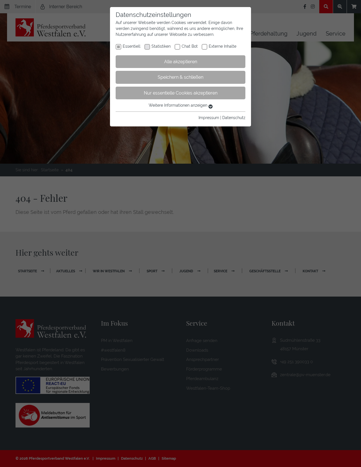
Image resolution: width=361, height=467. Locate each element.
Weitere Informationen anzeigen (178, 105)
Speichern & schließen (180, 77)
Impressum (209, 117)
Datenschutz (233, 117)
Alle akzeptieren (180, 61)
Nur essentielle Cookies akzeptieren (180, 93)
